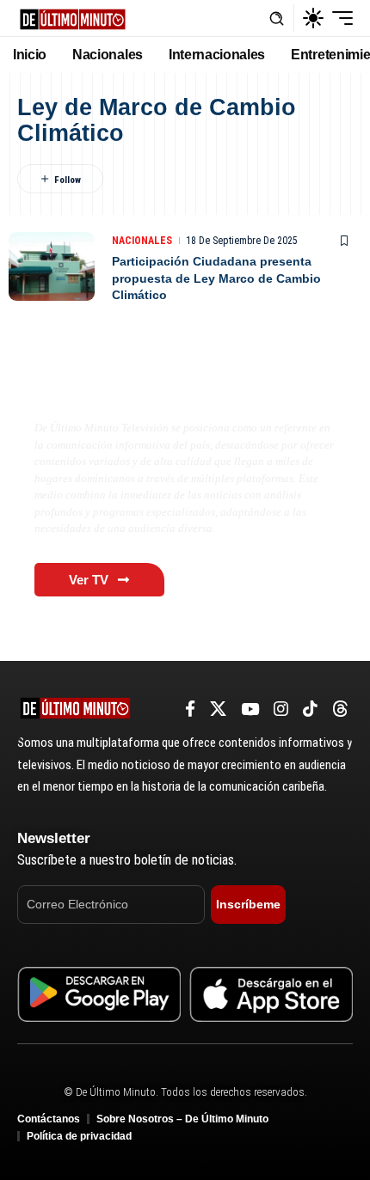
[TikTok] (310, 709)
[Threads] (340, 709)
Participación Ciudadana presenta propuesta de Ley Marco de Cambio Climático (216, 278)
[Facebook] (190, 709)
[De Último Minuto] (72, 17)
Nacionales (142, 241)
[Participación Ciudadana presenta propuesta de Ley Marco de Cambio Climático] (52, 266)
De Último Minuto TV (117, 392)
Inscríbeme (248, 904)
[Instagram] (281, 709)
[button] (276, 18)
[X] (218, 709)
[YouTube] (250, 709)
